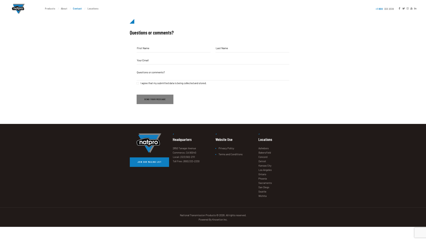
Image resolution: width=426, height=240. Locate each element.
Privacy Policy (226, 148)
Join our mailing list (149, 162)
